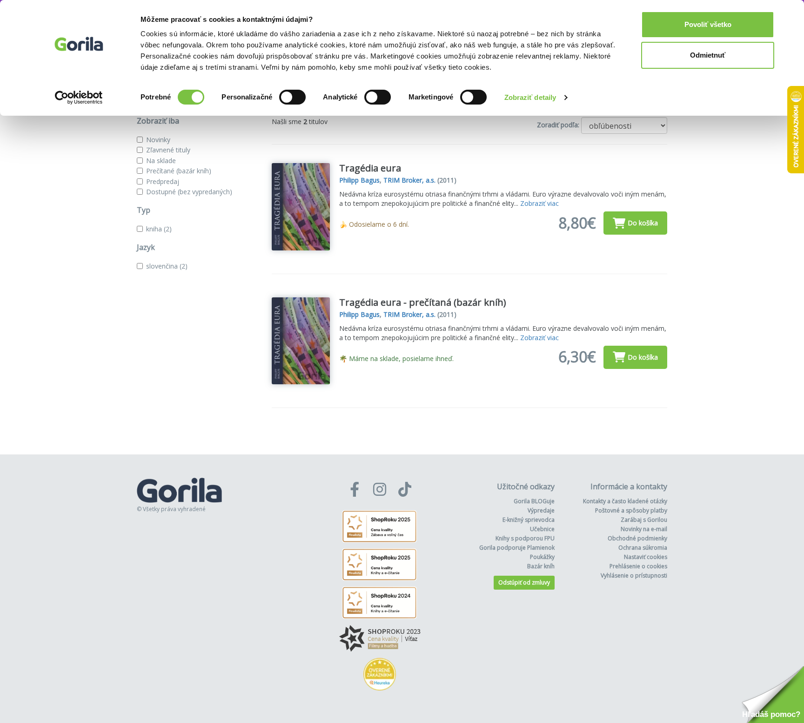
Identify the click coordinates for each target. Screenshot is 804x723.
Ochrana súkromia (642, 548)
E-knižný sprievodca (528, 520)
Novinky (158, 139)
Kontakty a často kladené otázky (625, 501)
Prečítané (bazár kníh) (178, 170)
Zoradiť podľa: (558, 124)
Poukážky (542, 557)
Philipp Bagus (359, 180)
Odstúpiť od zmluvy (524, 582)
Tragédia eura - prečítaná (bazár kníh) (422, 302)
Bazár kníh (541, 566)
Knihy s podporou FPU (525, 538)
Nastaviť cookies (645, 557)
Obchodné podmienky (637, 538)
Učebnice (542, 529)
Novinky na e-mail (644, 529)
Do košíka (643, 222)
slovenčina (167, 266)
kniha (159, 228)
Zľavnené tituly (168, 149)
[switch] (292, 97)
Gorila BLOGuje (534, 501)
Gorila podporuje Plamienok (517, 548)
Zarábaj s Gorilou (644, 520)
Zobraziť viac (539, 203)
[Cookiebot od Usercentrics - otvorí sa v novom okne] (79, 98)
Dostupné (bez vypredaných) (189, 191)
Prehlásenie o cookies (638, 566)
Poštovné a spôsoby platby (631, 510)
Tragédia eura (370, 168)
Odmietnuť (707, 55)
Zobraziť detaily (530, 97)
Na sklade (161, 160)
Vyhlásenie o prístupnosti (634, 575)
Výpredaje (541, 510)
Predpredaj (162, 181)
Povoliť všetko (707, 24)
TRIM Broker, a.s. (409, 180)
